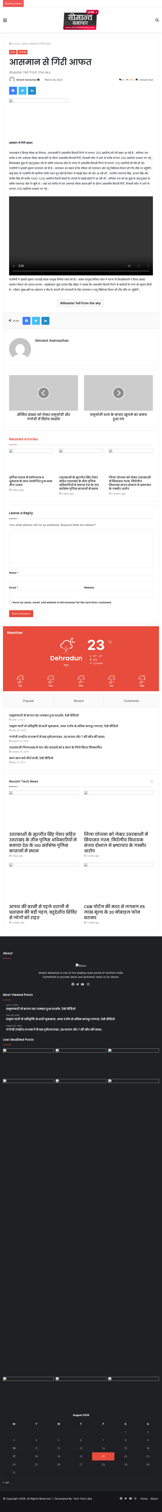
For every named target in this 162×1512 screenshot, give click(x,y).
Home (15, 43)
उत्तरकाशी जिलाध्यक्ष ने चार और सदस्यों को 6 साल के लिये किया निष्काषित (55, 747)
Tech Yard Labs (82, 1498)
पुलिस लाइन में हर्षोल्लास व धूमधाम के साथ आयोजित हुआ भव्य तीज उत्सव (30, 481)
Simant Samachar (26, 79)
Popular (28, 701)
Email (13, 587)
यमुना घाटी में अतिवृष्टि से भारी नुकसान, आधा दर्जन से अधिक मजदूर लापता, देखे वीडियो (63, 726)
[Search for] (157, 21)
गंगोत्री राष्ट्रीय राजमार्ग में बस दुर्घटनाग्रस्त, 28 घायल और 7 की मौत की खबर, (57, 737)
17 (14, 1456)
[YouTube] (83, 984)
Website (89, 587)
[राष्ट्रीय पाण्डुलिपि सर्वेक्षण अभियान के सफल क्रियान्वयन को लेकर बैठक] (81, 1391)
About (154, 1498)
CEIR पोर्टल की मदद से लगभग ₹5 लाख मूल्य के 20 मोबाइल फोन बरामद (114, 912)
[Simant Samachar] (81, 20)
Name (14, 572)
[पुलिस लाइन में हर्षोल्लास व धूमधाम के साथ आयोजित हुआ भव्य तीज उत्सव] (31, 461)
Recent (79, 701)
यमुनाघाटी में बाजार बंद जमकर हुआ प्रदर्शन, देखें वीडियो (44, 715)
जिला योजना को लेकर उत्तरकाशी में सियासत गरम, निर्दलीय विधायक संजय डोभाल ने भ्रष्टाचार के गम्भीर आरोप (130, 483)
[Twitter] (22, 91)
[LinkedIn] (32, 91)
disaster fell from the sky (81, 303)
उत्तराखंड (22, 52)
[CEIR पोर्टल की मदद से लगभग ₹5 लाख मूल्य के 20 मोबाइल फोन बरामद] (118, 882)
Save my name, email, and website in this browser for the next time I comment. (62, 602)
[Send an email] (38, 79)
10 (14, 1448)
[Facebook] (13, 91)
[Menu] (5, 21)
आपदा (24, 43)
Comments (131, 701)
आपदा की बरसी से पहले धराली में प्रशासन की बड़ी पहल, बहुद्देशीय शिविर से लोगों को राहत (43, 912)
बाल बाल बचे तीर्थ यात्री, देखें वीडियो (31, 758)
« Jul (6, 1482)
